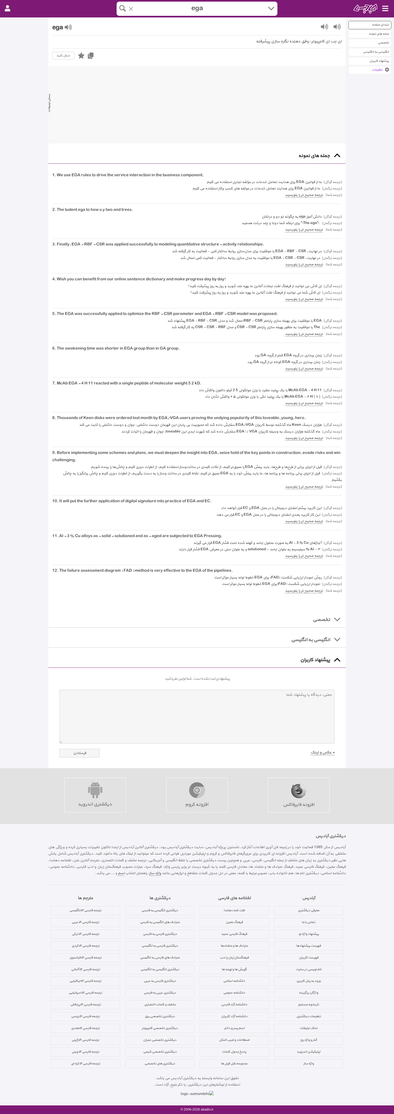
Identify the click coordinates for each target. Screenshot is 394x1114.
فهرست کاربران (308, 957)
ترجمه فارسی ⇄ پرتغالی (85, 1004)
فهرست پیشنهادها (308, 945)
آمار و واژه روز (308, 1040)
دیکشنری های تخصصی (159, 1063)
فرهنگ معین (234, 922)
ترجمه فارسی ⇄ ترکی (85, 934)
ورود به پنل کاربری (308, 981)
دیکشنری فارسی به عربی (160, 981)
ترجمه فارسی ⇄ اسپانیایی (85, 992)
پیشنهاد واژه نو (309, 934)
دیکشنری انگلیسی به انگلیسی (159, 969)
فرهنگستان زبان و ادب (234, 957)
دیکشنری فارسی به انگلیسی (160, 945)
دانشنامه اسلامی (234, 981)
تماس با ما (308, 922)
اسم (121, 873)
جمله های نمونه (379, 34)
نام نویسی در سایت (308, 969)
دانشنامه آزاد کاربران (234, 1016)
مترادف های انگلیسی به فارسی (160, 922)
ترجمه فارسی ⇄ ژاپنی (85, 1040)
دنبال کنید (63, 55)
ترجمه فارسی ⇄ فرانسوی (85, 957)
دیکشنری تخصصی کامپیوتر (160, 1028)
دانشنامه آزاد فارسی (234, 1004)
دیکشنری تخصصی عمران (159, 1040)
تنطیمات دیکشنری (308, 1016)
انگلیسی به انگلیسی (376, 52)
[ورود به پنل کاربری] (7, 8)
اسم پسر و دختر (234, 1028)
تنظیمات (377, 70)
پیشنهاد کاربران (379, 61)
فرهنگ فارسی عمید (234, 934)
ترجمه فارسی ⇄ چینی (85, 1051)
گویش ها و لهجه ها (234, 969)
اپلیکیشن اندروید (308, 1051)
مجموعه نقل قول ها (234, 1063)
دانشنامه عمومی (234, 992)
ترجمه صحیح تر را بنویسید (304, 195)
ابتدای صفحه (380, 25)
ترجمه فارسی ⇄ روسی (85, 1016)
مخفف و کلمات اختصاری (160, 1004)
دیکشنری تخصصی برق (160, 1016)
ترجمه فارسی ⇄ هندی (85, 1028)
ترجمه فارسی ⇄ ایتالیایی (85, 981)
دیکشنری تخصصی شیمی (160, 1051)
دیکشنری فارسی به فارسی (160, 934)
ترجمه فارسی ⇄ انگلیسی (85, 910)
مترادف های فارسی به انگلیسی (160, 957)
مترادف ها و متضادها (234, 945)
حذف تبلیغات (309, 1028)
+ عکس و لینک (322, 752)
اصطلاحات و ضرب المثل (234, 1040)
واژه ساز (155, 873)
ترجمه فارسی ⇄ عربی (85, 922)
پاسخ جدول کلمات (234, 1051)
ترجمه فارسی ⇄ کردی (85, 945)
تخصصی (383, 43)
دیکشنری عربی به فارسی (160, 992)
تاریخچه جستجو (308, 1004)
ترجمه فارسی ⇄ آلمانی (85, 969)
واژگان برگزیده (308, 992)
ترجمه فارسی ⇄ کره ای (85, 1063)
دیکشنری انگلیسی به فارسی (160, 910)
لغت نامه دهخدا (234, 910)
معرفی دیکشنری (308, 910)
